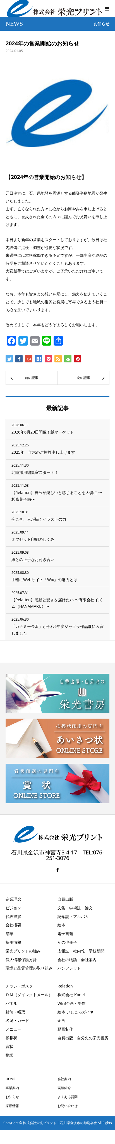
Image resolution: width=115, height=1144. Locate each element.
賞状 (9, 1046)
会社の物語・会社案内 (77, 959)
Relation (65, 986)
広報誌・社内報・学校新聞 (81, 951)
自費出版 (65, 899)
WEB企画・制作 (71, 1003)
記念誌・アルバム (73, 916)
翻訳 (9, 1055)
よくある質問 (68, 1096)
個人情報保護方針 (21, 959)
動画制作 (65, 1029)
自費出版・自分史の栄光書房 (83, 1037)
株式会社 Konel (71, 994)
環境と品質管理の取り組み (29, 968)
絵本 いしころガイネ (76, 1012)
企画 (61, 1020)
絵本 (61, 925)
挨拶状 (11, 1037)
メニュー (13, 1029)
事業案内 (12, 1087)
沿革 (9, 933)
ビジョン (13, 907)
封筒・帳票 (15, 1012)
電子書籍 (65, 933)
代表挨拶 (13, 916)
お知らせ (12, 1096)
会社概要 (13, 925)
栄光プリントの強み (23, 951)
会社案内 (64, 1079)
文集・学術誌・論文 (75, 907)
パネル (11, 1003)
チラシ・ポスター (21, 986)
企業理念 (13, 899)
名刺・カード (17, 1020)
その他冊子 (67, 942)
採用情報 (13, 942)
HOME (11, 1079)
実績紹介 (64, 1087)
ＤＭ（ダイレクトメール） (29, 994)
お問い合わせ (68, 1105)
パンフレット (69, 968)
